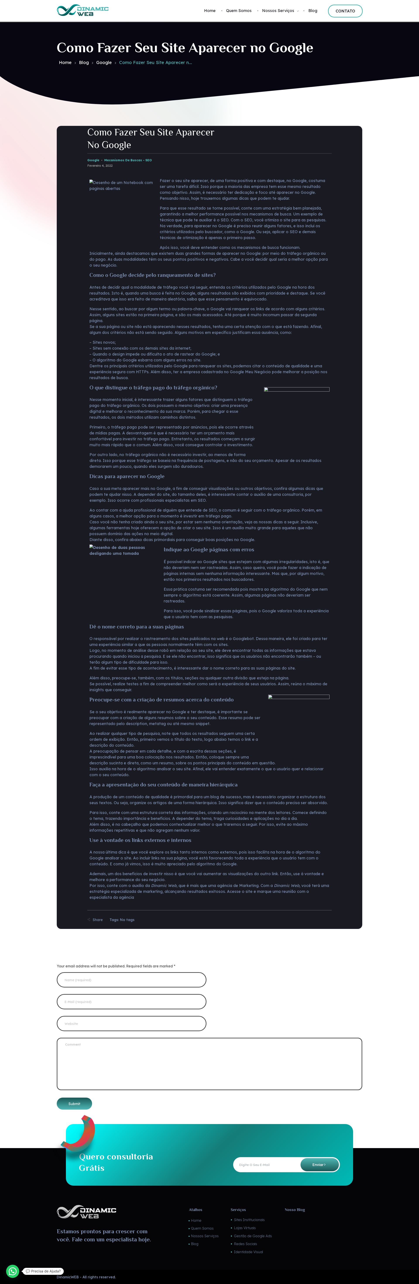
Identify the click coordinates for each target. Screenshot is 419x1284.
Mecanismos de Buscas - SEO (128, 160)
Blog (84, 62)
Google (104, 62)
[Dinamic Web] (109, 10)
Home (65, 62)
